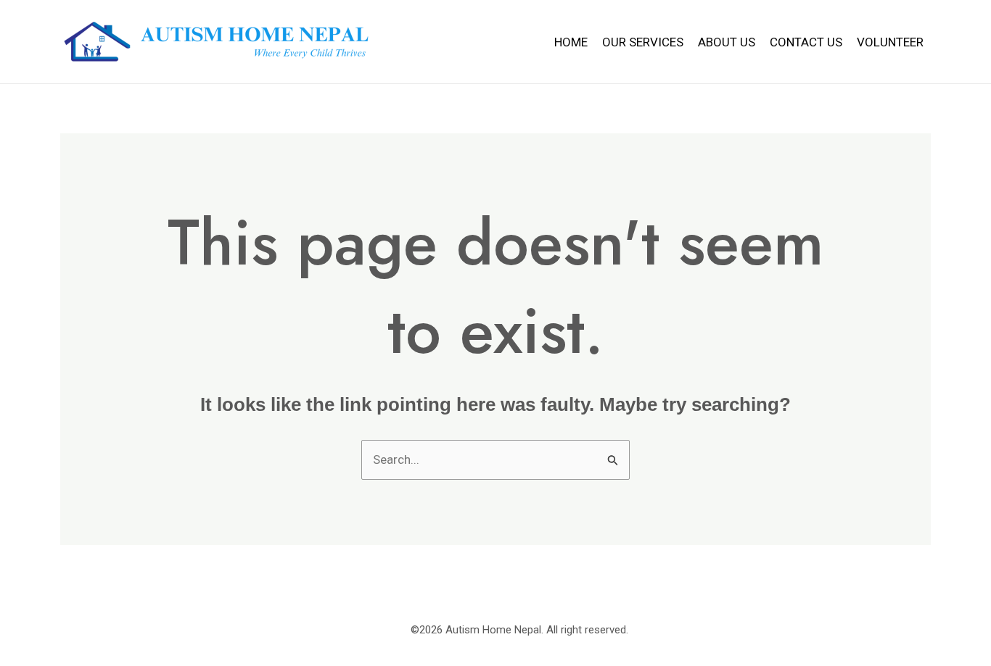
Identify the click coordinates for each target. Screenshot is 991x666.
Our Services (642, 42)
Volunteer (890, 42)
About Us (726, 42)
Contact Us (806, 42)
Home (571, 42)
